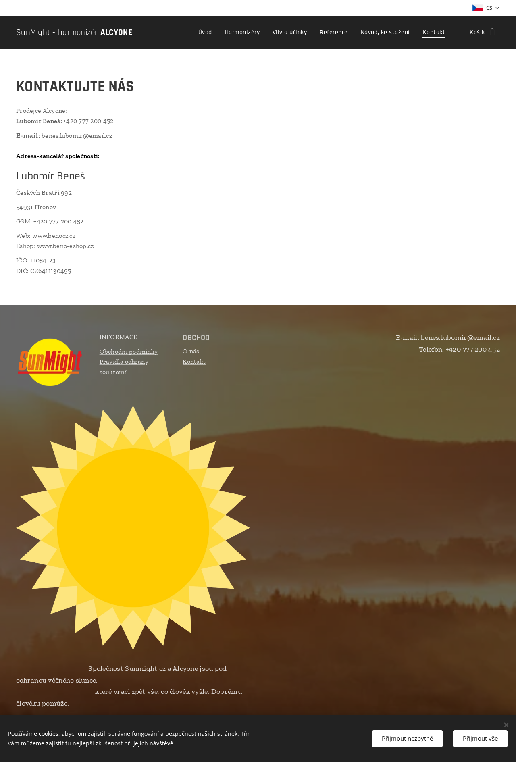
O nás (191, 351)
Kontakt (194, 361)
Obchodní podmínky (129, 351)
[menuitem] (207, 33)
